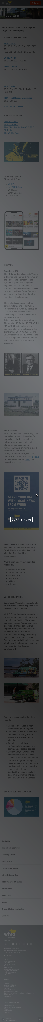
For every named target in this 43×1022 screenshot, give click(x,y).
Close (37, 495)
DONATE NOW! (21, 519)
